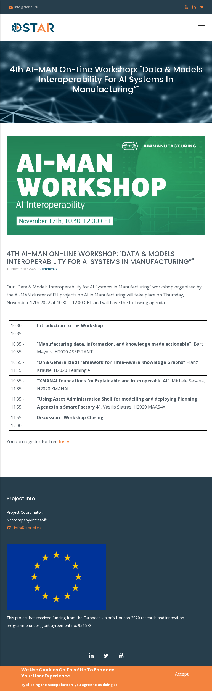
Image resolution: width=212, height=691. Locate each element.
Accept (182, 674)
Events (12, 242)
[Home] (33, 27)
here (64, 441)
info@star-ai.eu (27, 527)
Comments (48, 268)
